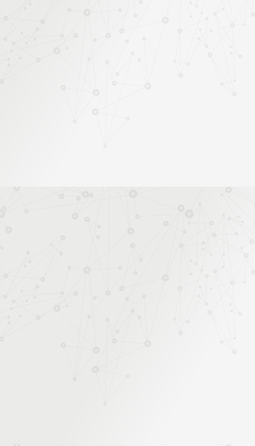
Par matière (51, 65)
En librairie (51, 146)
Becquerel (145, 239)
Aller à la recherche (205, 19)
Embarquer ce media (194, 192)
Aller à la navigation (184, 19)
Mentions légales (50, 406)
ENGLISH (210, 8)
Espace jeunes (165, 44)
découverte (201, 239)
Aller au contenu (164, 19)
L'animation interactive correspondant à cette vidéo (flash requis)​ (126, 223)
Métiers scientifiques (171, 48)
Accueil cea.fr (201, 44)
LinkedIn (196, 406)
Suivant (207, 381)
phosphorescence (127, 239)
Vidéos (49, 89)
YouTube (192, 406)
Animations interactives (58, 83)
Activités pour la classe (134, 48)
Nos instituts (134, 8)
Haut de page (245, 385)
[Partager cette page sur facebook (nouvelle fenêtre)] (146, 94)
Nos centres (153, 8)
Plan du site (151, 406)
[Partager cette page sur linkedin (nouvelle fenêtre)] (156, 102)
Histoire (129, 64)
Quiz (48, 95)
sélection (186, 239)
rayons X (109, 239)
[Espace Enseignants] (77, 33)
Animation (101, 64)
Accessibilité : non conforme (124, 406)
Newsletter (199, 48)
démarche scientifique (166, 239)
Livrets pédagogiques (57, 123)
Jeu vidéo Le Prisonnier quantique (58, 109)
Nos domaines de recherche (88, 8)
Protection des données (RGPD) (83, 406)
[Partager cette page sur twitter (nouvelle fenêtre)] (108, 102)
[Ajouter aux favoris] (110, 92)
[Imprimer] (91, 92)
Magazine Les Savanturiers (60, 129)
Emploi (168, 8)
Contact (183, 44)
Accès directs (185, 8)
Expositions (52, 140)
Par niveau (50, 71)
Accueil (60, 57)
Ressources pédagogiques (94, 48)
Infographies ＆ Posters (58, 134)
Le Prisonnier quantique (232, 43)
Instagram (187, 406)
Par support (105, 57)
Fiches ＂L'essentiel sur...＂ (61, 117)
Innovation (116, 8)
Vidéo (88, 64)
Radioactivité (116, 64)
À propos (60, 8)
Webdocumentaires (56, 101)
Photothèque (145, 44)
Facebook (179, 406)
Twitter (183, 406)
